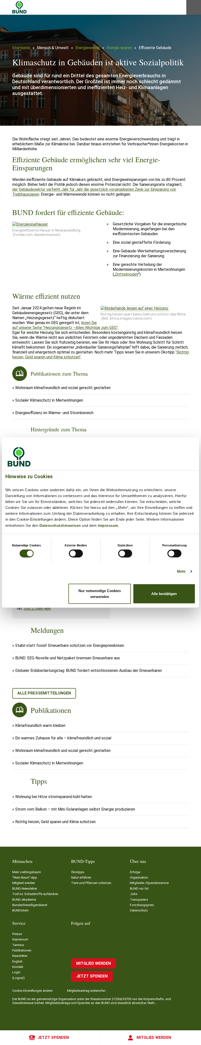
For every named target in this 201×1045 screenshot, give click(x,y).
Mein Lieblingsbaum (26, 872)
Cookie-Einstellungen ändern (32, 990)
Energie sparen (119, 47)
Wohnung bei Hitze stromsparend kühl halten (53, 796)
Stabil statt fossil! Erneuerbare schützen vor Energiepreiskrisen (69, 645)
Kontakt (17, 967)
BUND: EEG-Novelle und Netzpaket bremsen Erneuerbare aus (67, 658)
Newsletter (19, 956)
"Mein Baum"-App (24, 877)
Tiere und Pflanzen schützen (91, 883)
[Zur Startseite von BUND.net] (19, 7)
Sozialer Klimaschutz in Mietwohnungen (49, 400)
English (17, 961)
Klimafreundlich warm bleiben (40, 725)
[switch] (76, 553)
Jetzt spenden (53, 1037)
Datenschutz (139, 910)
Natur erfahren (81, 877)
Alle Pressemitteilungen (44, 693)
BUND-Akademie (24, 899)
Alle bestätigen (164, 594)
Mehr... (152, 1003)
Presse (17, 934)
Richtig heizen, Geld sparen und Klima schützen (55, 821)
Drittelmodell (126, 274)
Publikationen (21, 950)
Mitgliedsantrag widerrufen (86, 990)
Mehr (181, 571)
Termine (18, 945)
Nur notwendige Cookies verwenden (99, 594)
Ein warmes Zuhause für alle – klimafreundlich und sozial (63, 738)
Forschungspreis (142, 905)
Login (16, 972)
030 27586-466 (37, 608)
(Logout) (18, 978)
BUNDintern (20, 910)
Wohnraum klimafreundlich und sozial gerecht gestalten (63, 387)
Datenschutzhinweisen (60, 525)
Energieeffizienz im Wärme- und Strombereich (54, 412)
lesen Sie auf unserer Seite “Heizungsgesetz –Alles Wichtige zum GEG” (65, 325)
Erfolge (135, 872)
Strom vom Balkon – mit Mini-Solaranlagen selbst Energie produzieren (75, 809)
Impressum (108, 525)
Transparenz (139, 899)
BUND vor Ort (139, 888)
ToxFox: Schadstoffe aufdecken (35, 894)
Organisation (139, 877)
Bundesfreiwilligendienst (29, 905)
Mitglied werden (154, 1037)
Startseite (21, 47)
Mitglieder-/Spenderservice (149, 883)
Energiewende (87, 47)
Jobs (134, 894)
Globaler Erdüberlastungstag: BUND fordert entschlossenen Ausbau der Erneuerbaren (88, 670)
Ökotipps (77, 872)
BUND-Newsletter (24, 888)
